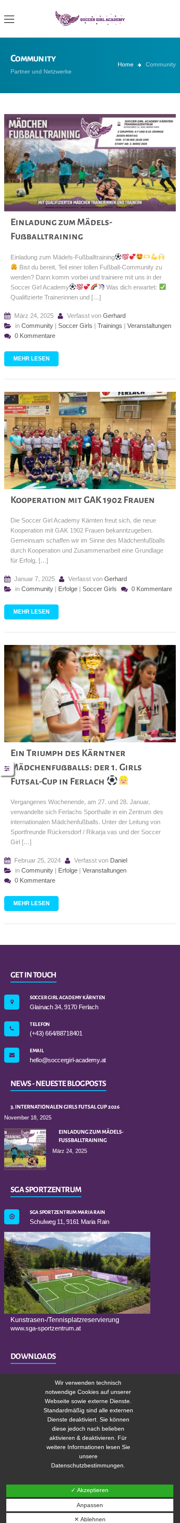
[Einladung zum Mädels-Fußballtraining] (90, 162)
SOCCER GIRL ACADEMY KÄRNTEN (67, 997)
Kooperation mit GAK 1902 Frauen (82, 500)
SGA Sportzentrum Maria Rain (67, 1212)
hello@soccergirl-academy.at (68, 1060)
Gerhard (114, 315)
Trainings (110, 325)
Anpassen (90, 1505)
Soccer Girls (75, 325)
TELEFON (40, 1024)
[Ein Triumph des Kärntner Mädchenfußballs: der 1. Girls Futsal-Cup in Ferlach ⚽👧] (90, 693)
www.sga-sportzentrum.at (45, 1328)
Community (37, 325)
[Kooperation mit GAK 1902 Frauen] (90, 440)
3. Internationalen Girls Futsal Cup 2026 (65, 1107)
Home (126, 64)
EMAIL (37, 1050)
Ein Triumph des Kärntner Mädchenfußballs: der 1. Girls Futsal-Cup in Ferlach (76, 767)
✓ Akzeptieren (89, 1490)
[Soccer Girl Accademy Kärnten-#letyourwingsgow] (90, 18)
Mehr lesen (31, 358)
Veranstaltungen (149, 325)
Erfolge (67, 588)
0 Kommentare (34, 335)
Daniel (118, 860)
